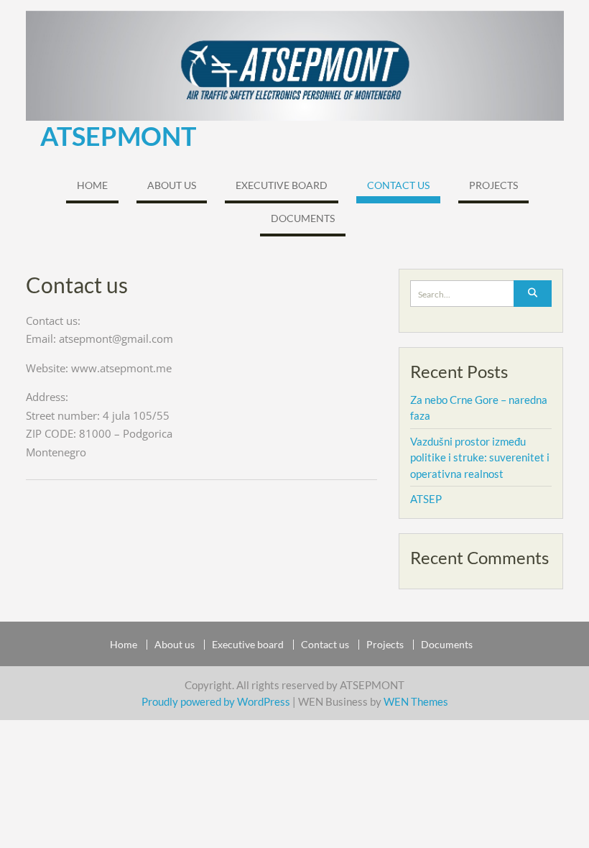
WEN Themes (416, 701)
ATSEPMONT (118, 136)
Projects (493, 185)
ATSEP (426, 498)
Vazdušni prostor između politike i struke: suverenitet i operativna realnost (479, 457)
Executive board (282, 185)
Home (92, 185)
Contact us (398, 185)
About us (171, 185)
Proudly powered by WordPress (216, 701)
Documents (303, 218)
